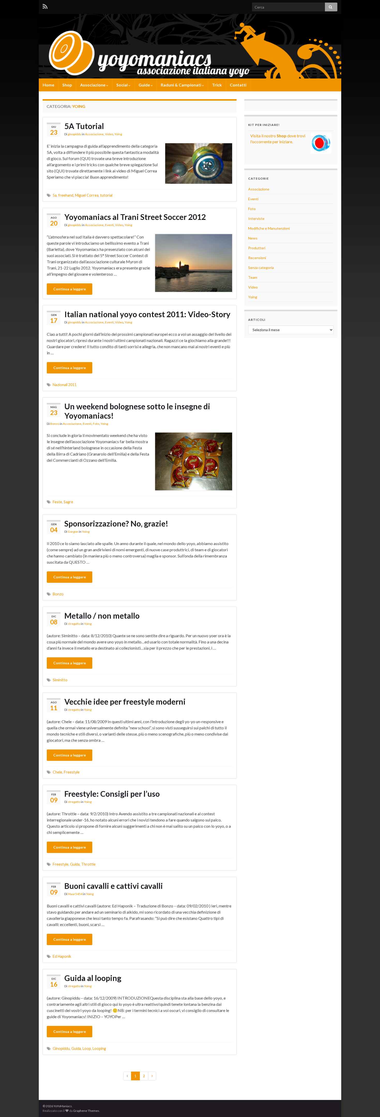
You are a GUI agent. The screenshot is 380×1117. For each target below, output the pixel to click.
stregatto (74, 624)
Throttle (88, 864)
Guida (75, 864)
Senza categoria (261, 267)
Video (109, 134)
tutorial (106, 195)
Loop (86, 1048)
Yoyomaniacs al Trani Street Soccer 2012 (135, 216)
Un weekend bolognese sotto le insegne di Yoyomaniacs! (137, 411)
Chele (57, 772)
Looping (99, 1048)
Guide (145, 84)
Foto (96, 424)
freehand (65, 195)
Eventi (109, 225)
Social (122, 84)
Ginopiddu (61, 1048)
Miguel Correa (86, 195)
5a (55, 195)
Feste (57, 502)
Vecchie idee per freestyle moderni (125, 701)
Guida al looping (92, 978)
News (252, 238)
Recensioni (257, 258)
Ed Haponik (62, 956)
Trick (217, 84)
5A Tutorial (84, 126)
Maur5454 (75, 894)
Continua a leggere (69, 289)
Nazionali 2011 (65, 384)
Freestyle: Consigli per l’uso (112, 793)
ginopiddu (74, 134)
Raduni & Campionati (181, 84)
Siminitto (60, 680)
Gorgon (73, 531)
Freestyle (72, 772)
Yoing (118, 134)
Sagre (68, 502)
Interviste (256, 218)
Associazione (93, 84)
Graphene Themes (86, 1111)
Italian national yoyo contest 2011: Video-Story (147, 314)
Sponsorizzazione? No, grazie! (116, 523)
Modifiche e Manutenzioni (269, 228)
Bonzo (54, 424)
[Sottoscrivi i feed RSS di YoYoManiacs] (45, 5)
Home (48, 84)
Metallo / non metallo (102, 615)
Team (252, 277)
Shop (67, 84)
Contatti (238, 84)
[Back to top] (368, 1105)
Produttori (256, 248)
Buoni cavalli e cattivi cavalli (113, 885)
